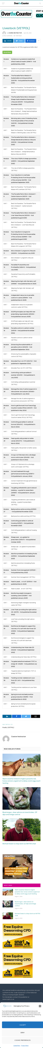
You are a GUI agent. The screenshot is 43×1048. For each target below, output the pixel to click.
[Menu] (3, 3)
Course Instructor (15, 33)
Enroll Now (7, 52)
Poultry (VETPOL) (8, 727)
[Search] (40, 3)
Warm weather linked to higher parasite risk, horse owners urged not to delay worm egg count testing (21, 781)
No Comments (8, 36)
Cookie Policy (17, 1045)
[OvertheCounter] (21, 3)
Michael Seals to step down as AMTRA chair (19, 844)
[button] (40, 1006)
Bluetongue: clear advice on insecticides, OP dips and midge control (19, 813)
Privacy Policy (25, 1045)
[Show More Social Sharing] (38, 41)
